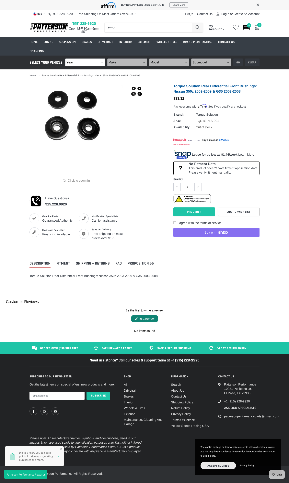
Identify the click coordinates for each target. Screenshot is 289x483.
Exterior (144, 42)
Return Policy (180, 408)
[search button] (197, 27)
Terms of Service (183, 420)
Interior (125, 42)
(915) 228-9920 (84, 23)
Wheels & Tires (166, 42)
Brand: (178, 114)
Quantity (178, 179)
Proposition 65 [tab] (141, 263)
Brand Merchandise (197, 42)
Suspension (67, 42)
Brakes (87, 42)
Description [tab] (40, 263)
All (126, 384)
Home (33, 42)
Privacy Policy (181, 414)
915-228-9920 (63, 14)
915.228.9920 (56, 204)
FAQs (189, 14)
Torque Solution (207, 114)
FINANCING (36, 51)
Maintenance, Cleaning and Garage (143, 422)
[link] (33, 411)
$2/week (224, 140)
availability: (182, 127)
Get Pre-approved (181, 144)
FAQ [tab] (119, 263)
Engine (48, 42)
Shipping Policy (182, 402)
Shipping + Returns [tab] (93, 263)
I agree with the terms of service (199, 223)
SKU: (177, 121)
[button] (246, 27)
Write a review (145, 318)
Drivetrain (105, 42)
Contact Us (205, 14)
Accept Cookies (218, 466)
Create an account (247, 14)
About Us (177, 390)
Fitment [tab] (63, 263)
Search (176, 384)
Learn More (246, 154)
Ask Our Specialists (240, 408)
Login (225, 14)
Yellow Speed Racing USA (190, 425)
